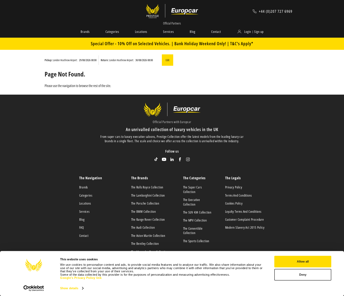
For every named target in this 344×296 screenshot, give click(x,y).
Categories (112, 31)
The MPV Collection (195, 220)
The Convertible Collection (193, 230)
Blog (192, 31)
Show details (69, 288)
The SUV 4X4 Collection (197, 212)
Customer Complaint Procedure (244, 219)
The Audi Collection (143, 227)
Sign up (259, 31)
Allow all (303, 261)
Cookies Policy (234, 203)
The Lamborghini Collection (148, 195)
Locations (141, 31)
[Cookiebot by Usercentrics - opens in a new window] (33, 288)
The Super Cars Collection (192, 189)
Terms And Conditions (238, 195)
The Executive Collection (191, 202)
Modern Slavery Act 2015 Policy (245, 227)
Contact (216, 31)
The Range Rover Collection (148, 219)
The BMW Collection (143, 211)
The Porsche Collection (145, 203)
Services (168, 31)
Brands (85, 31)
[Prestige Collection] (155, 11)
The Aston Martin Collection (148, 235)
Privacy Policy (233, 187)
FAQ (81, 227)
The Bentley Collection (145, 243)
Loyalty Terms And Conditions (243, 211)
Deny (302, 274)
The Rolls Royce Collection (147, 187)
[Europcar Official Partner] (184, 11)
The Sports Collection (196, 241)
